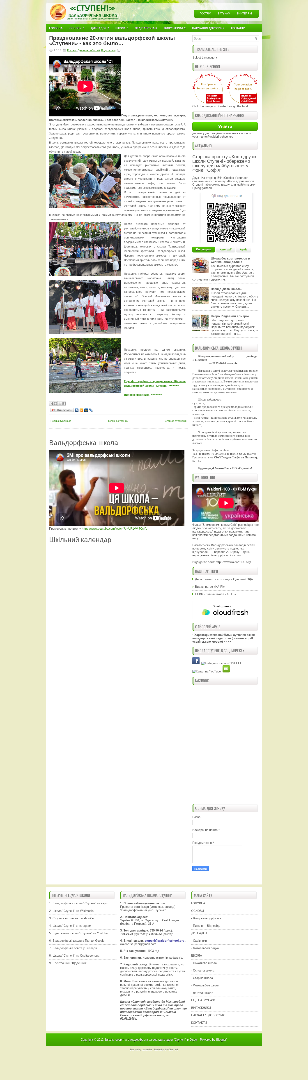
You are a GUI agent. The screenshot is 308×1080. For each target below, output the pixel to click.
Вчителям (244, 13)
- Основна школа (202, 970)
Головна (56, 28)
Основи (77, 28)
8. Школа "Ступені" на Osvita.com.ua (74, 955)
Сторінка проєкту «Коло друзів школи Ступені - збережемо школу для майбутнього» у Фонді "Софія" (224, 163)
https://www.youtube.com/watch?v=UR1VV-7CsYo (114, 528)
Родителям (108, 50)
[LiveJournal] (91, 410)
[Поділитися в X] (59, 403)
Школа (122, 28)
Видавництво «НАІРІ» (210, 586)
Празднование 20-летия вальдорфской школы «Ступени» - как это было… (112, 40)
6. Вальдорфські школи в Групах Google (76, 940)
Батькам (224, 13)
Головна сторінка (118, 421)
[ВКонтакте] (76, 410)
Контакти (238, 28)
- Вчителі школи (202, 993)
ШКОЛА (196, 955)
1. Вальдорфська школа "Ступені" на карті (78, 903)
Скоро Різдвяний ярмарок (230, 316)
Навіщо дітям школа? (226, 289)
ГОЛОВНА (198, 903)
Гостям (205, 13)
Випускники (175, 28)
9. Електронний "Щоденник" (68, 963)
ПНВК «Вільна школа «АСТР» (215, 594)
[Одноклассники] (81, 410)
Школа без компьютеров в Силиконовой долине (230, 260)
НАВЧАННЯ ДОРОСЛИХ (208, 1015)
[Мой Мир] (86, 410)
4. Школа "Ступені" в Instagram (70, 925)
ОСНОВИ (197, 911)
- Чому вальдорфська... (207, 918)
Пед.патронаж (146, 28)
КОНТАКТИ (199, 1022)
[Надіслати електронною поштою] (51, 403)
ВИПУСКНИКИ (201, 1007)
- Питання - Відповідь (205, 925)
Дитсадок (100, 28)
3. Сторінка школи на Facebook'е (71, 918)
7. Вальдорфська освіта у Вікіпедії (73, 948)
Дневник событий (89, 50)
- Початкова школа (204, 963)
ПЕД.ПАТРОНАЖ (203, 1000)
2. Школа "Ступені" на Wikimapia (71, 911)
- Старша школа (202, 978)
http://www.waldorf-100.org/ (233, 562)
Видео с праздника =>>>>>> (143, 394)
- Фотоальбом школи (205, 985)
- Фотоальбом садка (205, 948)
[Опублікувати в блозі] (55, 403)
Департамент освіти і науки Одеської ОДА (224, 579)
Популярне (203, 249)
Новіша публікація (61, 421)
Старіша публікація (175, 421)
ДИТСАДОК (199, 933)
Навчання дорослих (208, 28)
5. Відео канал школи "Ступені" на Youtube (78, 933)
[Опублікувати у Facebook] (64, 403)
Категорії (225, 249)
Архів (243, 249)
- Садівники (199, 940)
